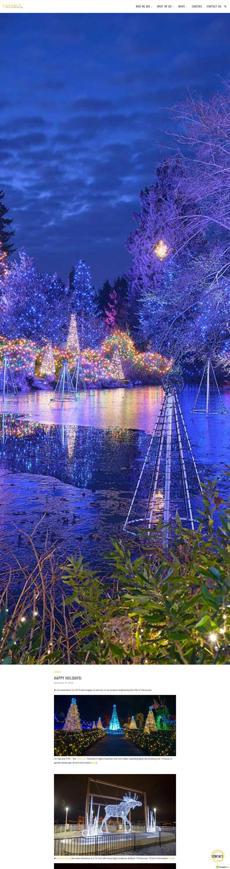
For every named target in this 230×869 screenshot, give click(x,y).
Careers (197, 6)
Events (57, 672)
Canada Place (63, 858)
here (94, 762)
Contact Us (214, 6)
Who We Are (143, 6)
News (182, 6)
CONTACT (217, 856)
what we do (164, 6)
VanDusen (82, 759)
